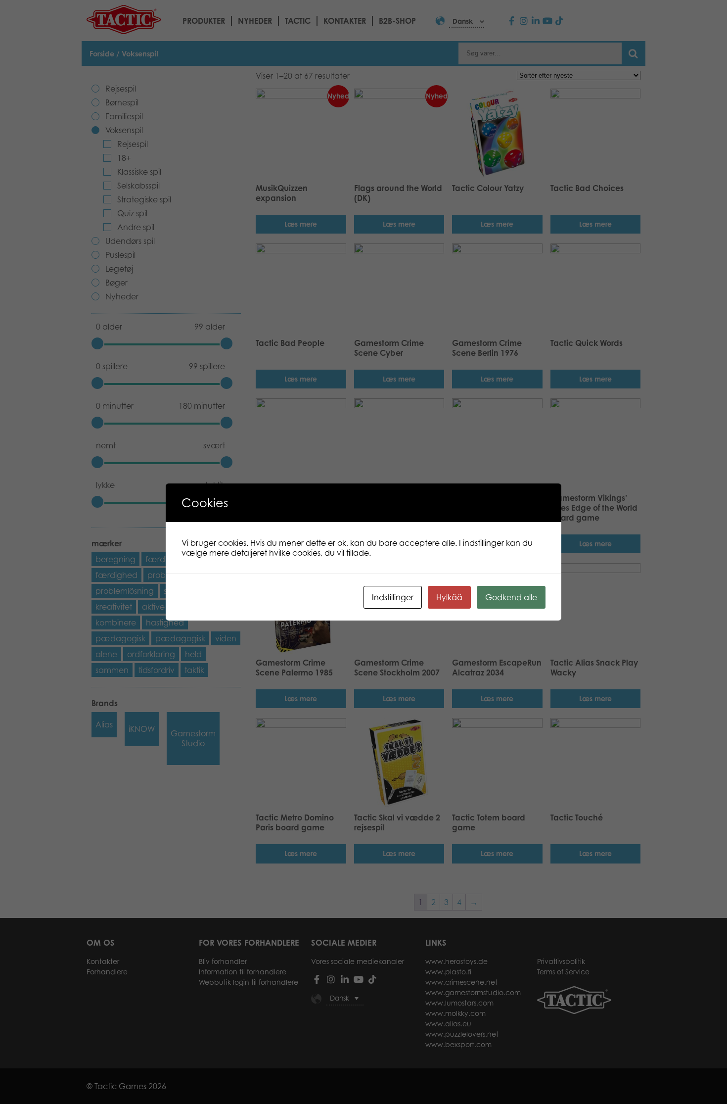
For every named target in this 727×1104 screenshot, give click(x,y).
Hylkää (449, 597)
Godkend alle (511, 597)
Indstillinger (392, 597)
